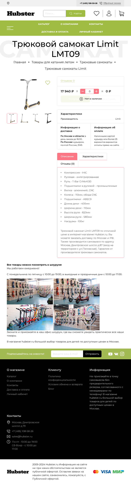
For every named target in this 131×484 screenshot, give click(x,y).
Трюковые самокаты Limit (65, 69)
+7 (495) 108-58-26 (88, 3)
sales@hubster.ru (22, 436)
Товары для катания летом (53, 62)
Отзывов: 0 (68, 80)
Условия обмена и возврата (65, 384)
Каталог (44, 24)
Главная (19, 62)
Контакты (96, 24)
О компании (69, 24)
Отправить (92, 353)
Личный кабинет (91, 31)
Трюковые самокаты (96, 62)
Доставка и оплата (54, 31)
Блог (51, 388)
